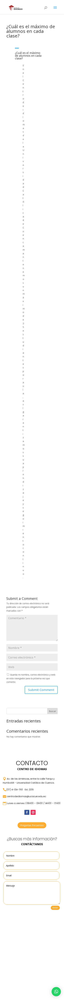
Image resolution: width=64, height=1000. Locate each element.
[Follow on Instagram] (33, 812)
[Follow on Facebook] (26, 812)
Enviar (55, 907)
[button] (32, 54)
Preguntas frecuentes (32, 825)
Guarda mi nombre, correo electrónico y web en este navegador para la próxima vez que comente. (30, 678)
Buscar (52, 711)
